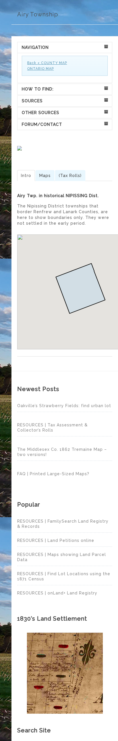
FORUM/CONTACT (42, 124)
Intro (26, 175)
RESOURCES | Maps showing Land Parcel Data (61, 557)
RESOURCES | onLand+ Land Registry (57, 593)
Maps (45, 175)
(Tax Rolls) (70, 175)
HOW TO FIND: (38, 89)
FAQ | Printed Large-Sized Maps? (53, 473)
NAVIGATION (35, 47)
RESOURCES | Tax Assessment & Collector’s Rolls (52, 427)
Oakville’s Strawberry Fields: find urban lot (64, 405)
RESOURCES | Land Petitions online (55, 540)
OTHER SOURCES (40, 112)
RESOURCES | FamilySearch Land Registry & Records (63, 524)
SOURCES (32, 101)
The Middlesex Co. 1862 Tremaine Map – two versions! (62, 452)
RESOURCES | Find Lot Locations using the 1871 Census (63, 576)
